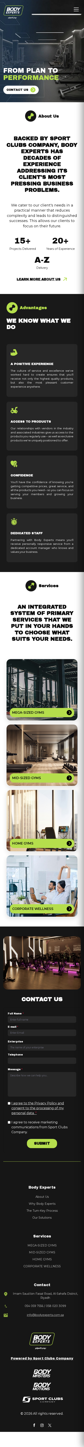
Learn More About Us (39, 279)
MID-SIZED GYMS (42, 1252)
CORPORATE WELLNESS (42, 1266)
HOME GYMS (42, 1259)
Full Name (16, 1013)
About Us (42, 1197)
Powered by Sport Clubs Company (42, 1358)
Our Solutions (42, 1217)
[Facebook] (34, 1425)
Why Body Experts (42, 1204)
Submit (42, 1143)
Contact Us (17, 89)
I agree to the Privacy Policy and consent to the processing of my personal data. (37, 1108)
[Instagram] (42, 1425)
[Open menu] (76, 9)
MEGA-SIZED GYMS (42, 1245)
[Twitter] (49, 1425)
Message (15, 1069)
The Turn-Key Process (42, 1211)
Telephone (15, 1054)
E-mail (13, 1027)
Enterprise (15, 1041)
